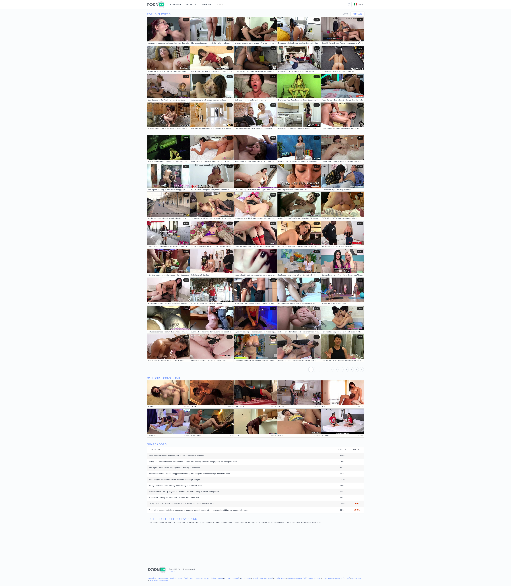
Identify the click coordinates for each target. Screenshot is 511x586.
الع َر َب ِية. (227, 578)
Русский (270, 578)
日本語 (186, 578)
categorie (206, 4)
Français (198, 578)
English (331, 578)
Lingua (360, 4)
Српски (160, 578)
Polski (248, 578)
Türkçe (324, 578)
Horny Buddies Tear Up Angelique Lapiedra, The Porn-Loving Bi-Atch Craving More (184, 491)
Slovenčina (152, 578)
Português (236, 578)
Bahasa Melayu (356, 578)
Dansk (283, 578)
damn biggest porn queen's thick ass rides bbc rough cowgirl (174, 479)
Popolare (357, 14)
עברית (243, 578)
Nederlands (153, 580)
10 (356, 369)
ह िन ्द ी (345, 578)
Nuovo (345, 14)
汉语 (305, 578)
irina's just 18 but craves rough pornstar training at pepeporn (174, 468)
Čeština (213, 578)
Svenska (262, 578)
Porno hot (175, 4)
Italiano (337, 578)
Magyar (220, 578)
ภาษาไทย (173, 578)
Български (291, 578)
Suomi (192, 578)
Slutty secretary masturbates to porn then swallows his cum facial (176, 456)
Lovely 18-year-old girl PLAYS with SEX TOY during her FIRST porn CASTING (182, 504)
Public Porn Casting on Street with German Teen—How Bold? (174, 497)
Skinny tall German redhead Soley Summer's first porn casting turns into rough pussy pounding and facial (193, 462)
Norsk (166, 578)
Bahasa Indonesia (314, 578)
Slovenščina (163, 580)
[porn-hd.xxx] (156, 4)
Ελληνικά (206, 578)
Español (277, 578)
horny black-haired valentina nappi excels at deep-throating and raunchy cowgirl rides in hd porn (189, 474)
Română (255, 578)
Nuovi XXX (191, 4)
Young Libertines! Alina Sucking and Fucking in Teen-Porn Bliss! (175, 485)
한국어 (180, 578)
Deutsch (299, 578)
